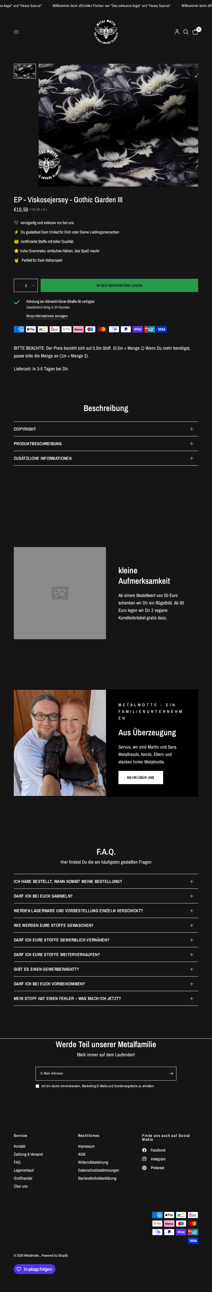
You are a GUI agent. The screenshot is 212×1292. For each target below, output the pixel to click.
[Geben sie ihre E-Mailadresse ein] (170, 1074)
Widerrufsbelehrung (93, 1162)
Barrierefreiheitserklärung (97, 1178)
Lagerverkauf (24, 1170)
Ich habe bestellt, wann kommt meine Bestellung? (68, 881)
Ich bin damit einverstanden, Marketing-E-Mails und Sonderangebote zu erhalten (97, 1086)
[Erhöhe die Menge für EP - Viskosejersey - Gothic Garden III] (33, 285)
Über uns (21, 1186)
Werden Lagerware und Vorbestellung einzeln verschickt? (78, 911)
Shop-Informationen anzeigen (47, 316)
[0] (194, 31)
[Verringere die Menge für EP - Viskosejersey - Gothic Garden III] (18, 285)
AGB (81, 1154)
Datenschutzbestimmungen (98, 1170)
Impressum (86, 1146)
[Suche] (185, 31)
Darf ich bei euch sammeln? (43, 896)
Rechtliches (88, 1135)
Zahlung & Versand (28, 1154)
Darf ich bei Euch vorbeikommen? (49, 984)
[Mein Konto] (177, 31)
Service (20, 1135)
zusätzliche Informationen (42, 458)
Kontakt (19, 1146)
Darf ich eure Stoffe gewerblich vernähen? (61, 940)
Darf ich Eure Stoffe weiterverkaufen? (57, 954)
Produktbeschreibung (38, 444)
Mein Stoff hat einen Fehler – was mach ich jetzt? (67, 998)
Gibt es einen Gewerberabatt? (46, 969)
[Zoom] (197, 75)
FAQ (17, 1162)
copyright (25, 429)
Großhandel (23, 1178)
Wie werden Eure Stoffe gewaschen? (54, 925)
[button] (140, 777)
